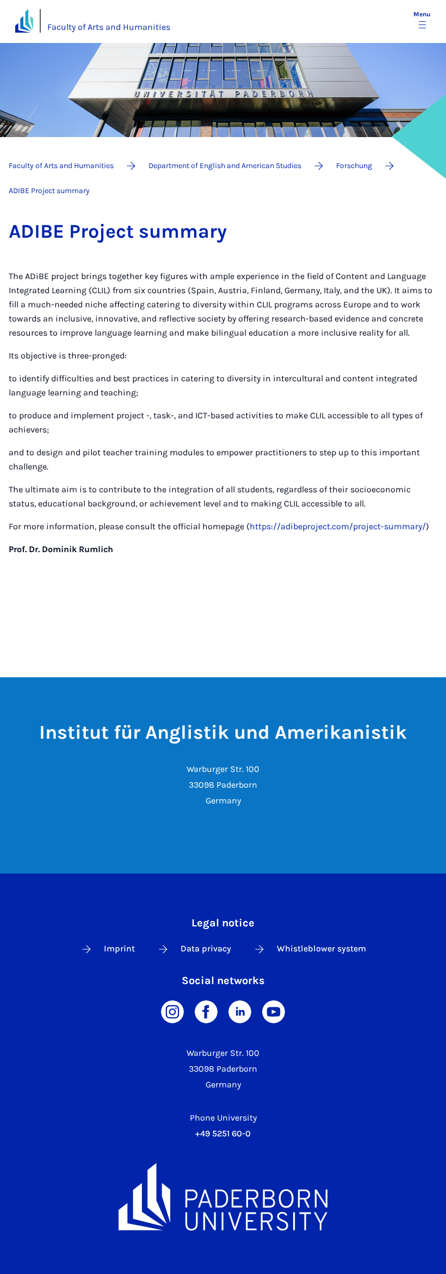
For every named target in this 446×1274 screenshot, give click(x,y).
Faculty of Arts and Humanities (108, 27)
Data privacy (206, 948)
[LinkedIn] (239, 1011)
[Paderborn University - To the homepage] (24, 21)
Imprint (119, 948)
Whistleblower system (321, 948)
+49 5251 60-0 (223, 1133)
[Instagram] (172, 1011)
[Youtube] (273, 1011)
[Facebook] (206, 1011)
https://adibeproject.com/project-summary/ (338, 526)
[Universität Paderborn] (223, 1196)
